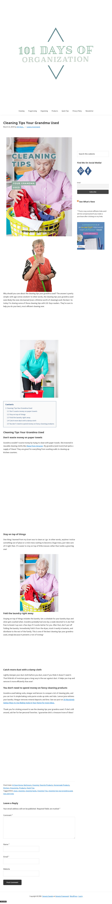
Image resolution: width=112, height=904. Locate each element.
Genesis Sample (47, 896)
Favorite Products (46, 785)
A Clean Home (17, 785)
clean (15, 791)
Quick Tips (30, 788)
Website (6, 869)
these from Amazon (35, 446)
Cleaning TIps (42, 791)
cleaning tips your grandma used (60, 791)
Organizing (14, 788)
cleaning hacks (31, 791)
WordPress (73, 896)
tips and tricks (8, 794)
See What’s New (87, 201)
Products (22, 788)
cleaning (21, 791)
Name (6, 844)
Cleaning (35, 785)
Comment (8, 815)
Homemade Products (62, 785)
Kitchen (6, 788)
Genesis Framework (62, 896)
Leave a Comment (33, 127)
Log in (80, 896)
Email (6, 856)
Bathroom (28, 785)
